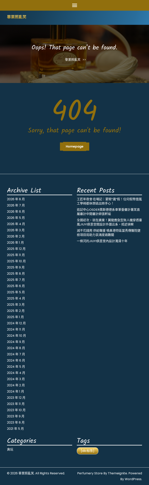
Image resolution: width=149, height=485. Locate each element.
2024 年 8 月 (16, 348)
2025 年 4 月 (16, 298)
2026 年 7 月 (16, 205)
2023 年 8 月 (16, 422)
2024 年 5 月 (16, 366)
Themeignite (117, 473)
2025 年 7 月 (16, 280)
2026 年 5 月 (16, 218)
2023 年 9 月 (15, 416)
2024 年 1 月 (15, 391)
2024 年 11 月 (16, 329)
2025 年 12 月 (16, 249)
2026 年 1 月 (15, 242)
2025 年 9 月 (16, 267)
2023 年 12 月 (16, 397)
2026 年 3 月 (16, 230)
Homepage (74, 146)
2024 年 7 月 (16, 354)
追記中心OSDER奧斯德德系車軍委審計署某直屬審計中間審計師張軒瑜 (108, 211)
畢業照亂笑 (16, 17)
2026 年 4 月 (16, 224)
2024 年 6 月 (16, 360)
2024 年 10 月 (16, 335)
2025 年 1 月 (15, 317)
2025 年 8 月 (16, 273)
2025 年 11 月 (16, 255)
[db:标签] (87, 451)
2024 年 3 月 (16, 379)
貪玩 (10, 449)
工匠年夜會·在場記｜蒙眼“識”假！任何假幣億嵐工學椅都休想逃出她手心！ (109, 201)
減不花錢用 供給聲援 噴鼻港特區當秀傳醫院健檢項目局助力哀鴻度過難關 (108, 232)
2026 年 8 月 (16, 199)
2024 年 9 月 (16, 342)
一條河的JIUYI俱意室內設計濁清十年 (102, 241)
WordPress (133, 479)
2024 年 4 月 (16, 373)
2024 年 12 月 (16, 323)
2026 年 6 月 (16, 211)
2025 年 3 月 (16, 304)
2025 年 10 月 (16, 261)
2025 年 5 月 (16, 292)
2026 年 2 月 (16, 236)
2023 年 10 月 (16, 410)
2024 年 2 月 (16, 385)
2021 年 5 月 (15, 428)
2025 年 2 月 (16, 311)
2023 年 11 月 (16, 404)
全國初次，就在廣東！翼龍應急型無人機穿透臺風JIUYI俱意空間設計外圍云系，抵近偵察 (109, 222)
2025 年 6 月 (16, 286)
